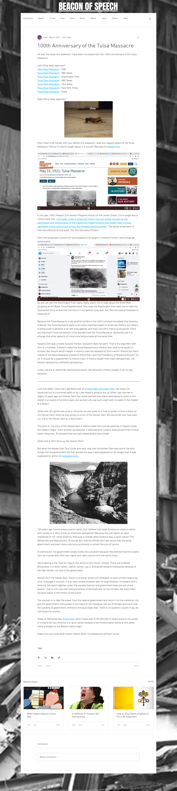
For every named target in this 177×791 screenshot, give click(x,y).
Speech (41, 18)
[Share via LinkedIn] (52, 657)
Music (82, 18)
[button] (150, 18)
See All (150, 681)
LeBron (93, 18)
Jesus (104, 18)
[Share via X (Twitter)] (45, 657)
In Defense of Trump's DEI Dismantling (85, 715)
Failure (115, 18)
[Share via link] (59, 657)
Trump (52, 18)
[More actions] (138, 37)
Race (72, 18)
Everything (28, 18)
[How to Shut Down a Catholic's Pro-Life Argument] (133, 698)
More (135, 18)
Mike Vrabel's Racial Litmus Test (41, 715)
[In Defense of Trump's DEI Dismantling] (89, 698)
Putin (63, 18)
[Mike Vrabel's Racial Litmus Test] (44, 698)
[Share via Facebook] (38, 657)
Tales (125, 18)
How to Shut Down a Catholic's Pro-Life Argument (133, 715)
